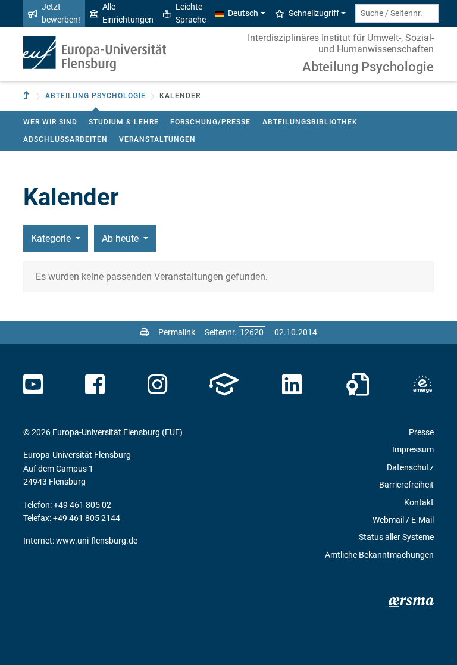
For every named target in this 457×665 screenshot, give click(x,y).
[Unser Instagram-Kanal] (157, 384)
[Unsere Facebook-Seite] (95, 384)
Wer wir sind (50, 122)
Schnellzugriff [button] (314, 13)
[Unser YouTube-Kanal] (33, 384)
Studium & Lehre (124, 122)
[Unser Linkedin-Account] (292, 384)
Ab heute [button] (121, 238)
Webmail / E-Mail (403, 519)
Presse (421, 432)
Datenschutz (410, 467)
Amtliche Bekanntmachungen (379, 555)
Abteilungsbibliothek (310, 122)
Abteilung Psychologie (368, 67)
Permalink (176, 332)
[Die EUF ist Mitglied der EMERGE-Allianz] (422, 384)
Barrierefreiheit (406, 484)
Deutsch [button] (243, 13)
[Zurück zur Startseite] (94, 53)
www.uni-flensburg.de (96, 540)
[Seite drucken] (144, 332)
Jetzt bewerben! (61, 13)
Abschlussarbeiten (65, 139)
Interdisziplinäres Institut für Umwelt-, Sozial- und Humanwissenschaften (341, 43)
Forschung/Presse (210, 122)
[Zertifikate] (357, 384)
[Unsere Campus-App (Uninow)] (224, 384)
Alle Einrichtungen (128, 13)
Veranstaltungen (157, 139)
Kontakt (419, 502)
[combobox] (397, 13)
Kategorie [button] (52, 238)
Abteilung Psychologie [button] (95, 96)
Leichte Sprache (191, 13)
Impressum (413, 449)
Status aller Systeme (396, 537)
